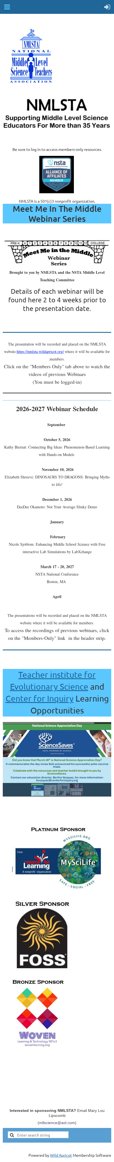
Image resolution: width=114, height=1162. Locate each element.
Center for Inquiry (40, 698)
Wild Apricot (61, 1155)
